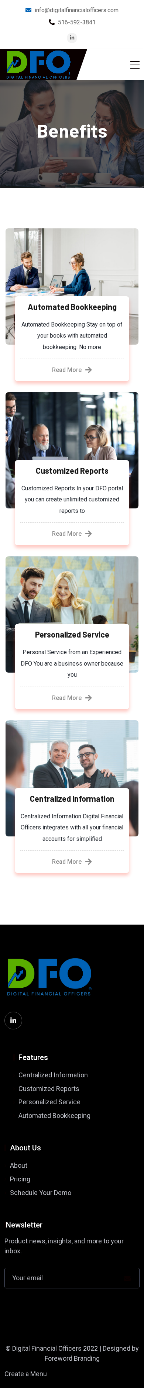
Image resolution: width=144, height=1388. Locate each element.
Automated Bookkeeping (72, 306)
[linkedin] (72, 38)
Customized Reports (72, 470)
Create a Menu (25, 1374)
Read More (67, 369)
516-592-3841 (77, 22)
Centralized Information (72, 798)
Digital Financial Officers (47, 1348)
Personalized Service (72, 634)
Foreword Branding (72, 1358)
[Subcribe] (127, 1278)
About (18, 1165)
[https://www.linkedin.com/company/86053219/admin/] (13, 1020)
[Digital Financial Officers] (38, 64)
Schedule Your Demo (40, 1193)
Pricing (20, 1179)
